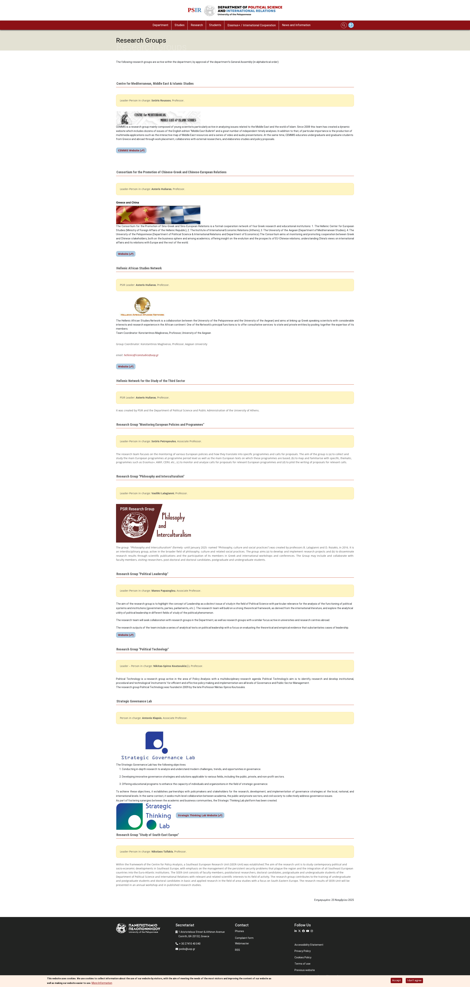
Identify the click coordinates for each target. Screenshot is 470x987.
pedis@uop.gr (187, 948)
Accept (396, 980)
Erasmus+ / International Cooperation (251, 25)
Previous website (304, 970)
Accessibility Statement (308, 944)
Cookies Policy (302, 957)
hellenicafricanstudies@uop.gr (141, 355)
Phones (239, 931)
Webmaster (242, 943)
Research (197, 25)
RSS (237, 949)
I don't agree (414, 980)
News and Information (296, 25)
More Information (102, 982)
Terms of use (302, 963)
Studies (180, 25)
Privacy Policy (302, 951)
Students (215, 25)
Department (160, 25)
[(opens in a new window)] (296, 930)
